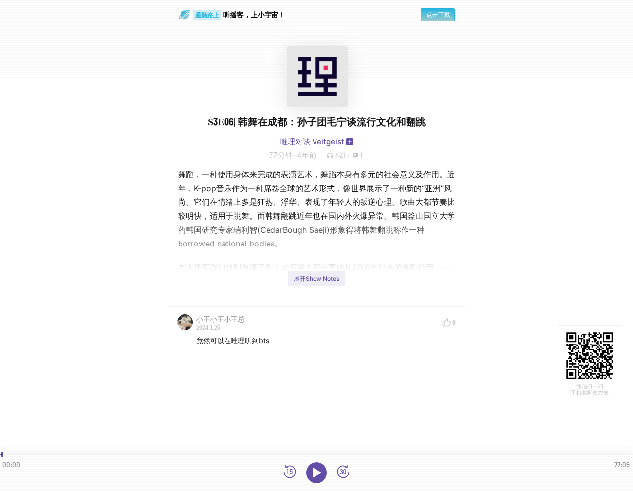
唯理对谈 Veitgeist (312, 141)
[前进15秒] (343, 472)
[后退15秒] (289, 472)
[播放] (316, 472)
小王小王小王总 (220, 319)
